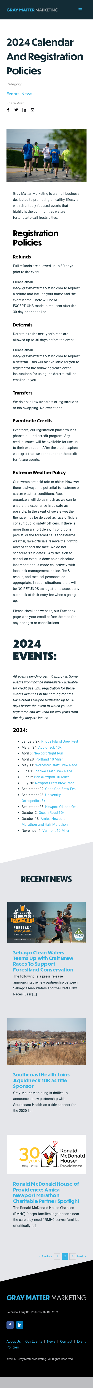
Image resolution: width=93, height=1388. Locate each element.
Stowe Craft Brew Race (54, 771)
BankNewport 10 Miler (51, 777)
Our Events (33, 1341)
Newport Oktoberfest (61, 807)
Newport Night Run (48, 753)
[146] (32, 10)
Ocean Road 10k (51, 813)
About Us (13, 1341)
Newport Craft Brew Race (54, 783)
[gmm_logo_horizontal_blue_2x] (46, 1296)
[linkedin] (24, 110)
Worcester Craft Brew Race (56, 765)
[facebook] (8, 110)
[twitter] (16, 110)
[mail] (32, 110)
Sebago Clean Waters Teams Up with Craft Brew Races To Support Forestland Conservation (43, 961)
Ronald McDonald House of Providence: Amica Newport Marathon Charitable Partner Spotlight (46, 1192)
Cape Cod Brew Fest (61, 789)
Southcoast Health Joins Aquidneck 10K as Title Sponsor (41, 1080)
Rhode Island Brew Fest (59, 741)
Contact (66, 1341)
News (26, 94)
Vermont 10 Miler (55, 831)
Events (12, 94)
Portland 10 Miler (49, 759)
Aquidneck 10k (49, 747)
